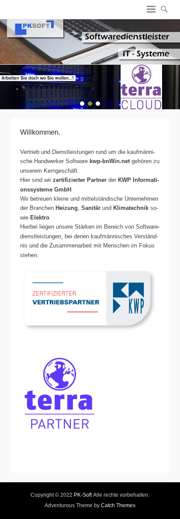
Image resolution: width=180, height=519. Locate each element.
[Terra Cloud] (90, 86)
